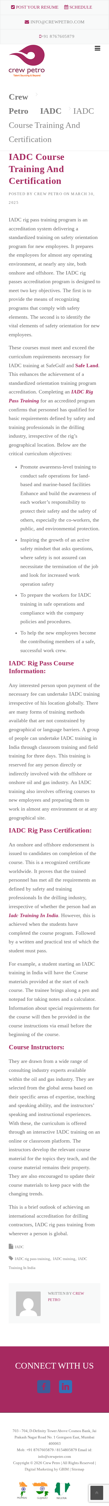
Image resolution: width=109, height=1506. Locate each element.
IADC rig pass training (32, 1259)
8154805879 (67, 1450)
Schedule (80, 7)
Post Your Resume (36, 7)
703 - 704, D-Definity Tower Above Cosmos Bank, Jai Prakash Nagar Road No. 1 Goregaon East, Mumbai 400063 (54, 1437)
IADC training (64, 1259)
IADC (19, 1247)
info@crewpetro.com (57, 22)
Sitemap (78, 1469)
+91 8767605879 (57, 36)
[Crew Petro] (27, 60)
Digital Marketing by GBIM (47, 1469)
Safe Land (86, 365)
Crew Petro (48, 194)
